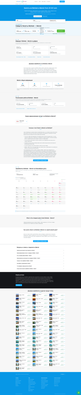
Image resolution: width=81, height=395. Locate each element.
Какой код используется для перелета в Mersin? (26, 250)
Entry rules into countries (44, 384)
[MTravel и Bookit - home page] (21, 1)
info (56, 385)
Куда (25, 30)
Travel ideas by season (31, 384)
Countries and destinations (32, 383)
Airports (29, 385)
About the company (18, 380)
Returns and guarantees (44, 380)
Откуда (18, 30)
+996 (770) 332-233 (57, 380)
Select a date (45, 16)
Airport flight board (31, 389)
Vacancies (17, 385)
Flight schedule (44, 1)
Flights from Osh (30, 380)
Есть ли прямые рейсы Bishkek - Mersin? (24, 255)
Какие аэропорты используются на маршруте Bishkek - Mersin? (28, 258)
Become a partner (18, 383)
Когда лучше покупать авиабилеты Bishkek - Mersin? (26, 268)
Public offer (42, 388)
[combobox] (19, 31)
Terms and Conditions (44, 385)
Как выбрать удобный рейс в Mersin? (23, 263)
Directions (36, 1)
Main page (17, 379)
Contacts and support (57, 377)
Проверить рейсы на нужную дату (32, 108)
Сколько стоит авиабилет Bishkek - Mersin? (25, 260)
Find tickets (62, 1)
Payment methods (43, 379)
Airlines (40, 1)
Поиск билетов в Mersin (37, 16)
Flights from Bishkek (31, 379)
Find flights (63, 374)
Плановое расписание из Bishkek (20, 108)
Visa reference (43, 383)
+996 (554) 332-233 (57, 379)
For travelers (48, 1)
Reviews (17, 384)
